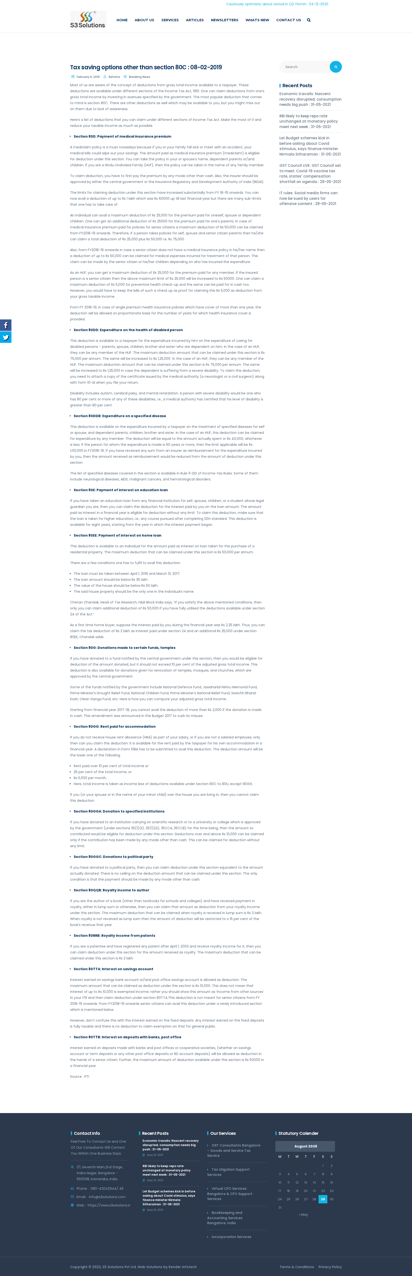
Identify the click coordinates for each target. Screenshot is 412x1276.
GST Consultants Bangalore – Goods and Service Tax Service (233, 1150)
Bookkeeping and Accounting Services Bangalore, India (224, 1217)
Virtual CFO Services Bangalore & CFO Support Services (229, 1193)
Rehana (114, 77)
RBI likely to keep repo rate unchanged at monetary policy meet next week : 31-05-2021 (308, 121)
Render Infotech (183, 1267)
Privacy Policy (330, 1267)
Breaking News (139, 77)
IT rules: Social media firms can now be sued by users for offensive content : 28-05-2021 (308, 198)
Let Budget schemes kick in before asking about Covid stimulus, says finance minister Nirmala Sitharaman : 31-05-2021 (310, 146)
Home (122, 20)
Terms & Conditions (297, 1267)
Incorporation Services (231, 1236)
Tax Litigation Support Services (228, 1172)
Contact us (288, 20)
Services (170, 20)
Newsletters (224, 20)
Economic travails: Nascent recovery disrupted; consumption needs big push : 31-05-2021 (310, 99)
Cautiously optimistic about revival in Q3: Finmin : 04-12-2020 (242, 4)
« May (303, 1214)
